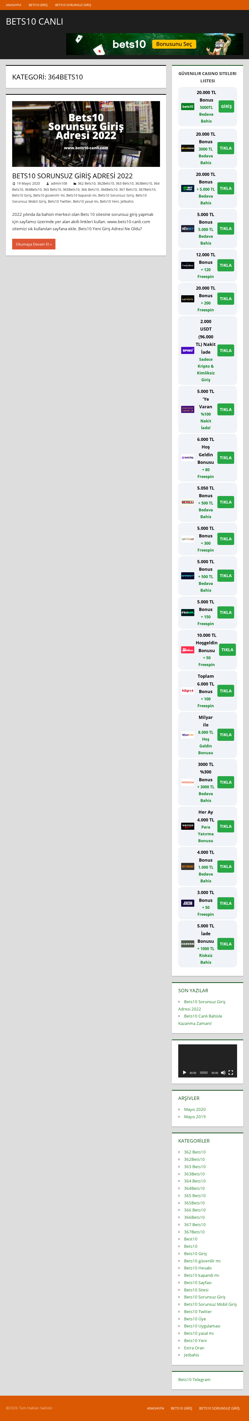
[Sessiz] (223, 1072)
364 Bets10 (195, 1181)
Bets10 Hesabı (198, 1268)
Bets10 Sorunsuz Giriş (73, 5)
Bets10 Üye (195, 1319)
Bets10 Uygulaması (202, 1326)
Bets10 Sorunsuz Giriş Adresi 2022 (72, 175)
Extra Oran (194, 1348)
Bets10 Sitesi (196, 1290)
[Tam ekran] (230, 1072)
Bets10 (190, 1246)
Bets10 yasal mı (85, 201)
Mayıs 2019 (195, 1116)
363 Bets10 (124, 183)
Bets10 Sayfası (198, 1282)
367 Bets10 (128, 189)
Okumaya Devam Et (32, 244)
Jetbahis (127, 201)
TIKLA (226, 148)
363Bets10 (143, 183)
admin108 (59, 183)
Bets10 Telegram (194, 1379)
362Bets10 (105, 183)
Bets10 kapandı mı (81, 195)
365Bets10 (71, 189)
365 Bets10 (52, 189)
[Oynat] (184, 1072)
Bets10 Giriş (38, 5)
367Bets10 (147, 189)
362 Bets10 (87, 183)
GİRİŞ (226, 106)
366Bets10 (109, 189)
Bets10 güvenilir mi (49, 195)
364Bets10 (33, 189)
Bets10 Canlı (34, 21)
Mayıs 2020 (195, 1109)
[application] (207, 1061)
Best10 (190, 1239)
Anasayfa (13, 5)
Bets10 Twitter (59, 201)
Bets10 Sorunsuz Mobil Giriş (210, 1304)
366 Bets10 (90, 189)
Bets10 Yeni (109, 201)
